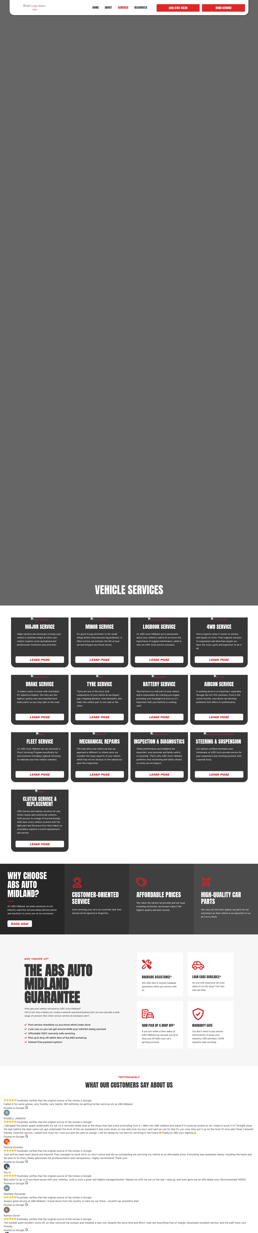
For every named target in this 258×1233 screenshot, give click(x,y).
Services (123, 7)
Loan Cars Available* (206, 976)
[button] (141, 7)
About (108, 7)
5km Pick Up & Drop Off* (158, 1025)
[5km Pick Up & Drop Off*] (148, 1014)
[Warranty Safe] (198, 1014)
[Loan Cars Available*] (198, 965)
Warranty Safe (202, 1025)
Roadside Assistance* (157, 976)
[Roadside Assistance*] (147, 964)
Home (95, 7)
